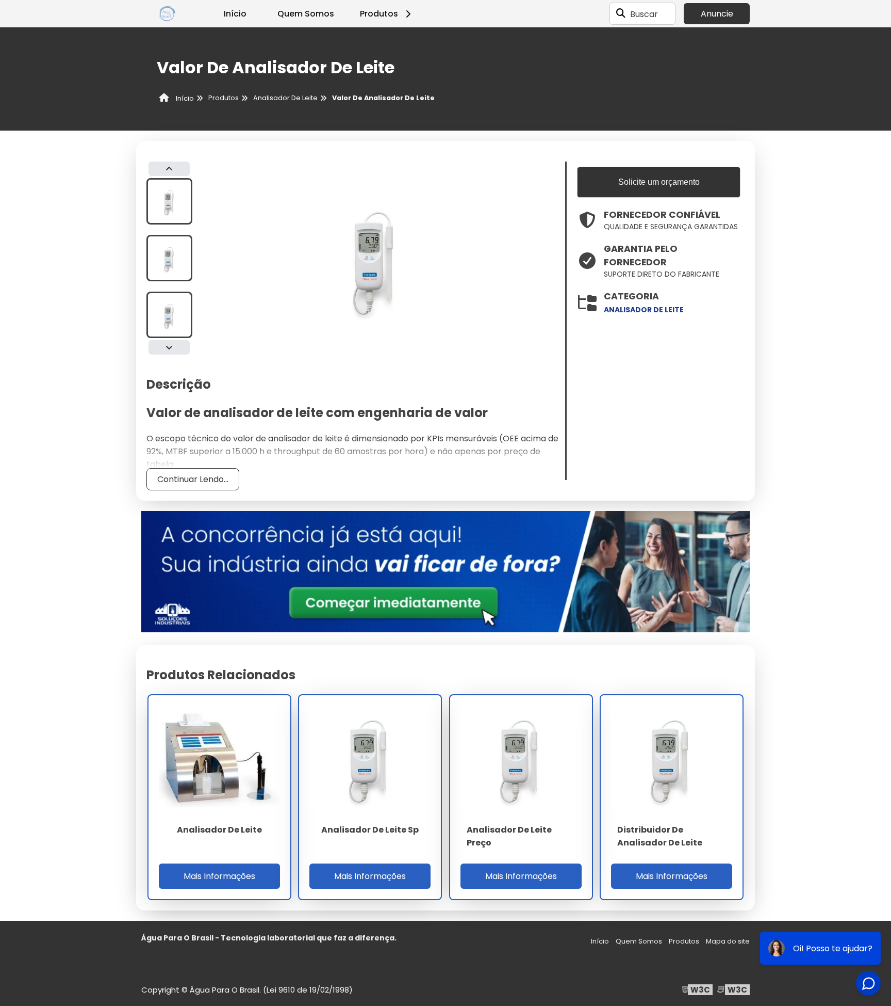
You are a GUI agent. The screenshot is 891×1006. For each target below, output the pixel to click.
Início (235, 14)
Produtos (379, 14)
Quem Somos (305, 14)
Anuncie (717, 14)
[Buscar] (621, 14)
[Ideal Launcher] (445, 571)
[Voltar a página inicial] (167, 14)
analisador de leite (644, 310)
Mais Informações (219, 876)
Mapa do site (728, 941)
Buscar (644, 14)
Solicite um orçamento (659, 182)
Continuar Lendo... (192, 479)
